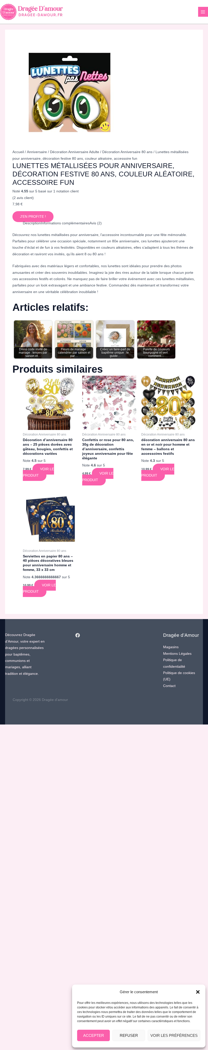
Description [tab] (32, 223)
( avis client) (23, 198)
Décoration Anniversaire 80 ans (127, 152)
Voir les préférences (174, 1035)
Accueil (18, 152)
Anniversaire (37, 152)
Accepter (93, 1035)
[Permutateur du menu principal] (203, 12)
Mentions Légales (177, 654)
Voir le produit (38, 472)
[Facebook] (77, 635)
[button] (197, 991)
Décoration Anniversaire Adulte (74, 152)
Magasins (171, 647)
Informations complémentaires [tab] (65, 223)
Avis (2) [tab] (96, 223)
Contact (169, 686)
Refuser (129, 1035)
